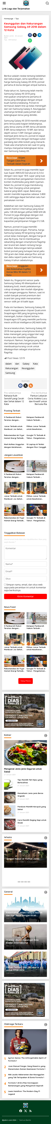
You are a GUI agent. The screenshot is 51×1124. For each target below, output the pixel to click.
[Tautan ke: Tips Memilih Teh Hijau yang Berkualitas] (10, 783)
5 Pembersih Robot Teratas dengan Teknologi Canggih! (12, 419)
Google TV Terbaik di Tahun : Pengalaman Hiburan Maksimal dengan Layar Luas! (36, 437)
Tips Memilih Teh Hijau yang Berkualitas (30, 781)
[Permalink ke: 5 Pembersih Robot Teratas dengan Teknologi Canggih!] (14, 466)
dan (17, 363)
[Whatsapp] (30, 40)
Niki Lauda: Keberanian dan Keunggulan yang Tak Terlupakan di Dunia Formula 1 (26, 1075)
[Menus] (4, 3)
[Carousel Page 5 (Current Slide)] (32, 881)
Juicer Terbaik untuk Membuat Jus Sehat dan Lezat (13, 428)
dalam (8, 363)
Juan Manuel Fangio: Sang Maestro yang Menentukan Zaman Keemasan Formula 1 (26, 1067)
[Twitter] (25, 385)
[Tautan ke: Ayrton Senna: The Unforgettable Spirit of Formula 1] (25, 1042)
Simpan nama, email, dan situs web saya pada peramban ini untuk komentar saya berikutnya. (25, 587)
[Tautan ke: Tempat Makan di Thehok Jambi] (25, 855)
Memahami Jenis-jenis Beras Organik (30, 794)
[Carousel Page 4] (28, 881)
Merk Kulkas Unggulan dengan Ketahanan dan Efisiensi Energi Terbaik (14, 446)
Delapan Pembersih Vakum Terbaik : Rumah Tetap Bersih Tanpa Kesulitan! (36, 419)
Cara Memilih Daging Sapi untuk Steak (32, 821)
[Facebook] (20, 385)
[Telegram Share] (39, 35)
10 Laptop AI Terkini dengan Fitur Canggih (36, 445)
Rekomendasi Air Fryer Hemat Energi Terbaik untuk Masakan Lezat (14, 437)
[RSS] (31, 385)
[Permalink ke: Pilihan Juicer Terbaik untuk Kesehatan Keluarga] (37, 488)
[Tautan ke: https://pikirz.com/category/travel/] (45, 837)
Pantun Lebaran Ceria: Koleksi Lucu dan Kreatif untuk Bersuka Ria (37, 398)
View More (26, 681)
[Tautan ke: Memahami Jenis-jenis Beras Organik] (10, 797)
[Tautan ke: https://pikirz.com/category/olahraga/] (45, 1024)
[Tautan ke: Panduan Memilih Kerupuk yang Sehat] (10, 810)
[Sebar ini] (30, 35)
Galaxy (26, 363)
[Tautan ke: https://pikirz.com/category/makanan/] (45, 735)
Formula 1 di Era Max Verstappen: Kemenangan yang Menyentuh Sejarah (25, 1084)
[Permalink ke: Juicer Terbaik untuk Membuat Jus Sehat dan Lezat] (14, 488)
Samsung (10, 372)
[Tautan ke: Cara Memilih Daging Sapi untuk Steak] (10, 824)
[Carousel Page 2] (22, 881)
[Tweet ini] (35, 35)
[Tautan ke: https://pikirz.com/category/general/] (45, 892)
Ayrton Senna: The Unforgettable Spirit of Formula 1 (27, 1059)
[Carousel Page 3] (25, 881)
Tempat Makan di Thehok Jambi (22, 858)
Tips (5, 40)
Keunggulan (28, 368)
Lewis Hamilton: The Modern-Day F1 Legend (24, 1092)
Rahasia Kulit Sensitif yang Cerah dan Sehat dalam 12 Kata (14, 398)
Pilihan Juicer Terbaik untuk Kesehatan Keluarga (36, 428)
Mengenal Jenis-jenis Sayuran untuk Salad (23, 770)
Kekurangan (11, 368)
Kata (35, 363)
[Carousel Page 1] (19, 881)
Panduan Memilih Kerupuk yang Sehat (32, 808)
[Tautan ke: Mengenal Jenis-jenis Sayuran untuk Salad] (25, 752)
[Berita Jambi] (26, 2)
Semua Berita (25, 1120)
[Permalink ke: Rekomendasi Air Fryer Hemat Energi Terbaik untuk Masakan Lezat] (14, 509)
